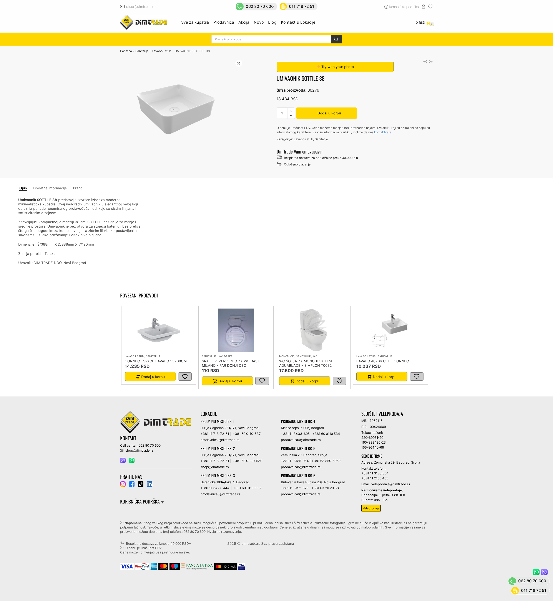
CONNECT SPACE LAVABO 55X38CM (156, 361)
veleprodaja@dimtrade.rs (390, 484)
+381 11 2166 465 (374, 478)
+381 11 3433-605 (295, 434)
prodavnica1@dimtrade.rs (220, 440)
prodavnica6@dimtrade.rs (301, 494)
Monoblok (286, 356)
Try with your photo (337, 66)
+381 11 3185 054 (375, 473)
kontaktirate (382, 132)
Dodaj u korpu (329, 113)
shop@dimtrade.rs (141, 6)
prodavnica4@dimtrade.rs (301, 440)
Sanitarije (141, 51)
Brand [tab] (78, 188)
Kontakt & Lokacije (298, 22)
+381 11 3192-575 (295, 488)
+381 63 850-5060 (326, 461)
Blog (272, 22)
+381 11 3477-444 (215, 488)
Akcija (243, 22)
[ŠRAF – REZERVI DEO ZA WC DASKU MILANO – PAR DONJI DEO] (236, 330)
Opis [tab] (23, 188)
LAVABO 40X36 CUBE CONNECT (383, 361)
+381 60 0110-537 (247, 434)
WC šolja (319, 356)
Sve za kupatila (195, 22)
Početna (126, 51)
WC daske (226, 356)
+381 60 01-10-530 (247, 461)
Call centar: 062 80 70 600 (140, 445)
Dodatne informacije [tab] (50, 188)
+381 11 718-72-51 (215, 434)
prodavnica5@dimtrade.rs (301, 467)
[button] (238, 63)
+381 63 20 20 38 (325, 488)
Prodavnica (223, 22)
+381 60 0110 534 (326, 434)
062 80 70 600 (260, 6)
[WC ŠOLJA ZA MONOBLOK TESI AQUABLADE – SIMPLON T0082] (313, 330)
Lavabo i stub (161, 51)
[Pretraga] (336, 39)
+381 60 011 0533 (247, 488)
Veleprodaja (371, 508)
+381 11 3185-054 (295, 461)
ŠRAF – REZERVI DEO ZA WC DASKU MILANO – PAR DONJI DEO (232, 363)
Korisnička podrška (404, 7)
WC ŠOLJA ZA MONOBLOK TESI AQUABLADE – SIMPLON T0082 (305, 363)
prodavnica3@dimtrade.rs (220, 494)
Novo (259, 22)
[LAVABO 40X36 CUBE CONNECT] (390, 330)
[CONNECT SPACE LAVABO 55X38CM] (158, 330)
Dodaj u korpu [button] (153, 377)
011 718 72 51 (301, 6)
